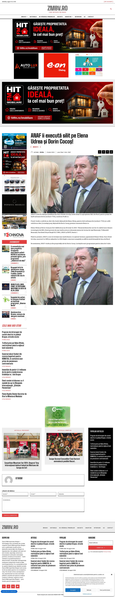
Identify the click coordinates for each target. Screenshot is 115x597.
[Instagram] (8, 586)
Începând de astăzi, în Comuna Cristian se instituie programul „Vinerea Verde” (18, 301)
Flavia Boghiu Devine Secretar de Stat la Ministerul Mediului (14, 395)
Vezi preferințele (105, 590)
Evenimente (14, 263)
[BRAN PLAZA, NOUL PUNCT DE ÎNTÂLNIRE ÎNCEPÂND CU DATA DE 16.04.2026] (5, 286)
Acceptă (73, 590)
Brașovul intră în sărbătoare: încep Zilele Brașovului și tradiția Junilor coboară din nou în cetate (17, 272)
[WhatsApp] (111, 152)
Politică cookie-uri (87, 593)
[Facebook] (99, 152)
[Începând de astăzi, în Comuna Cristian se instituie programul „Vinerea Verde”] (5, 299)
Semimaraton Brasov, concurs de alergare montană (18, 314)
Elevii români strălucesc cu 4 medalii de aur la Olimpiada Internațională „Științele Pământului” (13, 384)
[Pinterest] (107, 152)
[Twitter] (103, 152)
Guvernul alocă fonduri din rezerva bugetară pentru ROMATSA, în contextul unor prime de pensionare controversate (12, 359)
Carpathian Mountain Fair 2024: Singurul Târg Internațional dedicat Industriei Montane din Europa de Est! (22, 465)
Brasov (13, 280)
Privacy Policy (107, 551)
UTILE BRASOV (6, 366)
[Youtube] (17, 586)
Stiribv (42, 152)
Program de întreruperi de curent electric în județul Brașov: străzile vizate (12, 334)
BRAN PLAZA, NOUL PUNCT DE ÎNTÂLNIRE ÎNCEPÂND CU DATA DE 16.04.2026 (18, 287)
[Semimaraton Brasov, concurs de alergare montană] (5, 314)
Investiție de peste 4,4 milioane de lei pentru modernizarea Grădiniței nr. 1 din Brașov (14, 372)
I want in (99, 547)
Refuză (89, 590)
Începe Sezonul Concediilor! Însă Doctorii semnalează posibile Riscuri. (64, 460)
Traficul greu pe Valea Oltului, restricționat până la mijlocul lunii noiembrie (13, 345)
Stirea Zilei (6, 339)
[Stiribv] (32, 152)
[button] (111, 574)
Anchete (35, 147)
